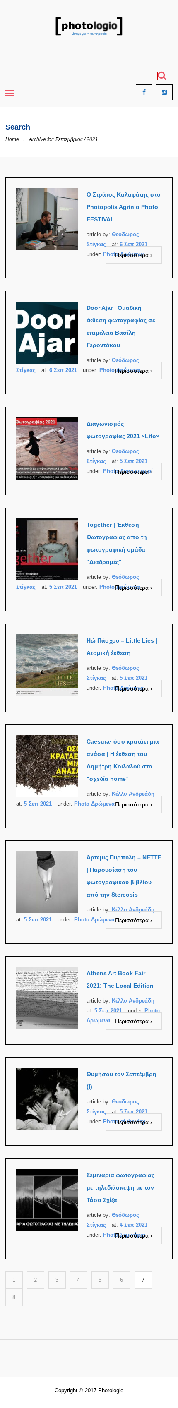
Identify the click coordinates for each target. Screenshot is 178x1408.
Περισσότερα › (133, 255)
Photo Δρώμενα (94, 804)
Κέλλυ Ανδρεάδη (133, 794)
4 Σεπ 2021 (133, 1225)
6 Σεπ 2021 (133, 244)
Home (12, 139)
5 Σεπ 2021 (133, 461)
